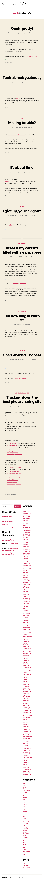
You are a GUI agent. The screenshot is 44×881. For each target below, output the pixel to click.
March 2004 (26, 747)
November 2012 (27, 582)
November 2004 (27, 733)
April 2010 (25, 624)
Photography (22, 24)
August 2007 (26, 676)
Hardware (25, 801)
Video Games (26, 851)
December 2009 (27, 631)
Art (24, 783)
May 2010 (25, 622)
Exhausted (5, 524)
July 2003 (25, 760)
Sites (24, 835)
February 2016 (26, 532)
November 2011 (27, 599)
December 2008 (27, 651)
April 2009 (25, 644)
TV (24, 847)
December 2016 (27, 527)
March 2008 (26, 665)
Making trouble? (22, 122)
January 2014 (26, 563)
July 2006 (25, 698)
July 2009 (25, 639)
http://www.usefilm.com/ (13, 471)
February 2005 (27, 728)
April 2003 (25, 766)
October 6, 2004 (23, 406)
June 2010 (25, 620)
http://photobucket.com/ (12, 452)
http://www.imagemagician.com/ (14, 454)
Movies (19, 73)
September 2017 (27, 518)
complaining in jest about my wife (16, 135)
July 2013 (25, 572)
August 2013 (26, 570)
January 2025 (26, 510)
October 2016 (26, 529)
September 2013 (27, 568)
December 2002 (27, 772)
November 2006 (27, 691)
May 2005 (25, 722)
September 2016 (27, 530)
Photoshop (25, 828)
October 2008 (26, 655)
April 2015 (25, 544)
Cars (24, 788)
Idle (24, 806)
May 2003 (25, 764)
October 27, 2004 (28, 82)
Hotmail (25, 804)
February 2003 (27, 769)
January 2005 (26, 729)
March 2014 (26, 561)
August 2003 (26, 759)
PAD (24, 825)
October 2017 (26, 516)
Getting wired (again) (7, 521)
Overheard (23, 311)
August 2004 (26, 738)
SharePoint (26, 833)
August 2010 (26, 617)
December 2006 (27, 689)
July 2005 (25, 719)
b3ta (17, 98)
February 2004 (27, 748)
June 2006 (26, 700)
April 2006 (25, 703)
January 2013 (26, 580)
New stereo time (6, 519)
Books (24, 787)
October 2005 (26, 714)
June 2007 (26, 679)
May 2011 (25, 608)
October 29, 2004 (23, 33)
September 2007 (27, 674)
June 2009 (26, 641)
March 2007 (26, 684)
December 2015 (27, 534)
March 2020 (26, 511)
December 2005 (27, 710)
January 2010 (26, 629)
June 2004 (26, 741)
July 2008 (25, 658)
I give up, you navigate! (22, 211)
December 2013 (27, 565)
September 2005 (27, 715)
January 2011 (26, 612)
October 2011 (26, 601)
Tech (24, 840)
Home (24, 802)
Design (25, 792)
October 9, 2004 (23, 256)
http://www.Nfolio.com (12, 480)
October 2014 (26, 551)
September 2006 (27, 695)
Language (25, 808)
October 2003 (26, 755)
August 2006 (26, 696)
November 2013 (27, 567)
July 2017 (25, 520)
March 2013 (26, 579)
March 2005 (26, 726)
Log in (24, 863)
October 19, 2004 (28, 127)
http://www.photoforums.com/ (14, 467)
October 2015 (26, 535)
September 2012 (27, 586)
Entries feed (26, 865)
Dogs (24, 795)
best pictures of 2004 (32, 56)
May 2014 (25, 560)
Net (16, 392)
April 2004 (25, 745)
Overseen (22, 206)
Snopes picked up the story (20, 378)
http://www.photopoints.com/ (14, 484)
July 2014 (25, 556)
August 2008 (26, 657)
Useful (24, 849)
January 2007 (26, 688)
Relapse (9, 546)
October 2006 (26, 693)
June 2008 (26, 660)
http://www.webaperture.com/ (14, 473)
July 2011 (25, 606)
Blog (24, 785)
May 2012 (25, 591)
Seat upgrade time (7, 516)
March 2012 (26, 594)
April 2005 (25, 724)
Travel (24, 846)
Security (25, 832)
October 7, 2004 (23, 359)
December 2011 (27, 598)
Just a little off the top (7, 527)
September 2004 (27, 736)
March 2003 (26, 767)
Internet (8, 494)
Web (28, 392)
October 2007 (26, 672)
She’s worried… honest (22, 355)
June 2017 (25, 522)
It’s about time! (22, 167)
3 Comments (33, 33)
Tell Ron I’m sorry (14, 543)
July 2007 (25, 677)
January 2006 (26, 708)
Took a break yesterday (22, 77)
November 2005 (27, 712)
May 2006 (25, 702)
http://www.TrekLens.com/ (13, 478)
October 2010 (26, 613)
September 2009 (27, 636)
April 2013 (25, 577)
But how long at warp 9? (22, 318)
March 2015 (26, 546)
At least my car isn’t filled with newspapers (22, 250)
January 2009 (26, 650)
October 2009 (26, 634)
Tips (24, 842)
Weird (23, 350)
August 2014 (26, 554)
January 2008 (26, 669)
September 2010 (27, 615)
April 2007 (25, 683)
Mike (10, 225)
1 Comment (33, 256)
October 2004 (26, 734)
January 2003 (26, 771)
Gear (24, 799)
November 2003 (27, 753)
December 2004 (27, 731)
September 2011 (27, 603)
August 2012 (26, 587)
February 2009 (27, 648)
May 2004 (25, 743)
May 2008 (25, 662)
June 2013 (25, 574)
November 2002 (27, 774)
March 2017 (26, 525)
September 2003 (27, 757)
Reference (25, 830)
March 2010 (26, 625)
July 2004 (25, 740)
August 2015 (26, 537)
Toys (24, 844)
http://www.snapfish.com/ (13, 448)
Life (22, 118)
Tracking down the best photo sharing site (22, 399)
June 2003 (26, 762)
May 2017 (25, 523)
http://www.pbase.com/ (12, 443)
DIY (24, 794)
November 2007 (27, 670)
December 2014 (27, 549)
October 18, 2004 (23, 172)
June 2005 (26, 721)
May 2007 (25, 681)
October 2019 (26, 515)
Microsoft (25, 811)
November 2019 (27, 513)
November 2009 (27, 632)
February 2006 (27, 707)
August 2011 (26, 605)
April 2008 (25, 663)
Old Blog (25, 820)
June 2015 (25, 541)
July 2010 (25, 619)
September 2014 (27, 553)
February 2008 (27, 667)
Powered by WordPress (19, 877)
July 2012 (25, 589)
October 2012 (26, 584)
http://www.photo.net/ (12, 482)
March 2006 (26, 705)
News (24, 818)
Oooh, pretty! (22, 28)
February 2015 (26, 548)
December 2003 (27, 752)
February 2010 (26, 627)
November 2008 (27, 653)
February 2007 (27, 686)
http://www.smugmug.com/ (13, 450)
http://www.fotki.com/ (12, 445)
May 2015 (25, 542)
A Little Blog (22, 3)
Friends (25, 797)
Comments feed (27, 867)
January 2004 (26, 750)
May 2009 (25, 643)
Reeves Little (13, 33)
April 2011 (25, 610)
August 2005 (26, 717)
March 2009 (26, 646)
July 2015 (25, 539)
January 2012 (26, 596)
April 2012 (25, 593)
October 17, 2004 (23, 215)
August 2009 (26, 638)
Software (24, 73)
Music (24, 814)
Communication (27, 790)
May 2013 (25, 575)
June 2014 (25, 558)
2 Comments (33, 172)
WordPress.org (27, 868)
